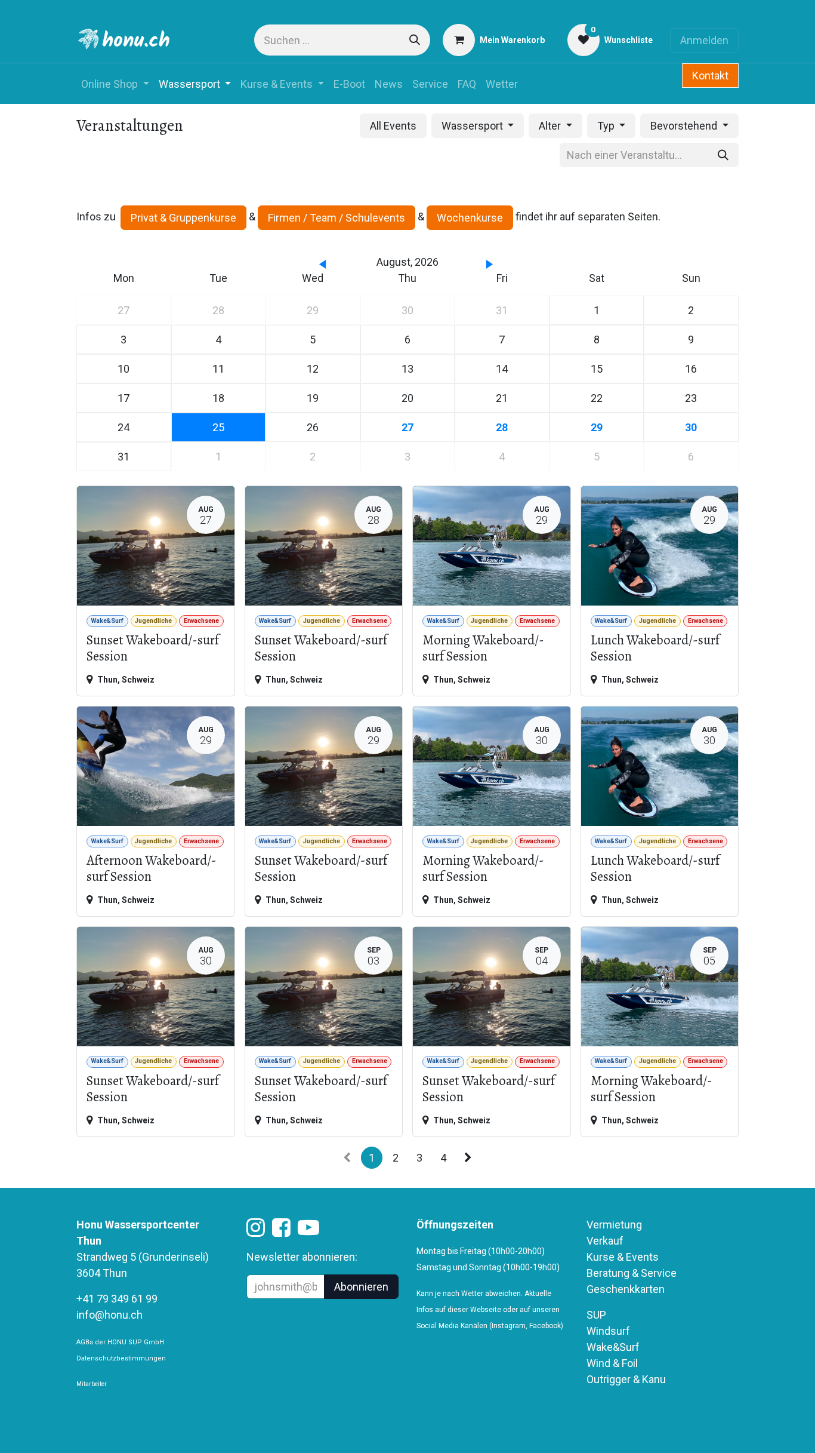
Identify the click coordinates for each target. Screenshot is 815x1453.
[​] (255, 1231)
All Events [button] (393, 125)
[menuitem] (115, 84)
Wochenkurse (470, 217)
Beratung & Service (631, 1273)
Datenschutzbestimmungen (121, 1358)
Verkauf (604, 1240)
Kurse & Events (622, 1257)
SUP (596, 1314)
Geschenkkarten (625, 1289)
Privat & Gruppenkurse (183, 217)
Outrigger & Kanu (627, 1379)
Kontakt (710, 75)
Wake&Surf (613, 1347)
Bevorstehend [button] (685, 125)
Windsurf (608, 1331)
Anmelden (704, 40)
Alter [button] (551, 125)
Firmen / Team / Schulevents (336, 217)
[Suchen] (414, 40)
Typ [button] (607, 125)
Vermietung (614, 1224)
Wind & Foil (612, 1363)
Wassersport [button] (473, 125)
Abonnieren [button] (361, 1286)
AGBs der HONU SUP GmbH (120, 1342)
